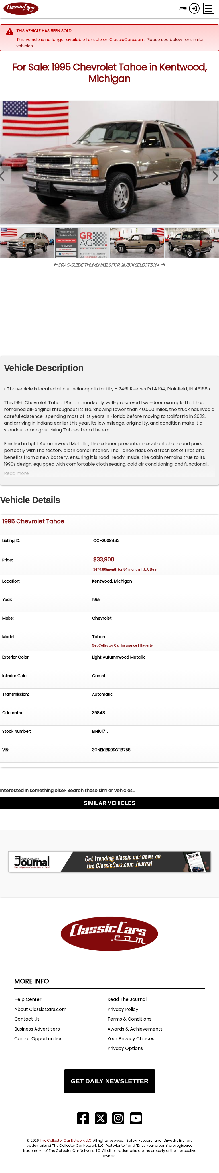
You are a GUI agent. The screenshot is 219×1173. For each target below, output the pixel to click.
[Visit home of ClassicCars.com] (109, 942)
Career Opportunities (38, 1038)
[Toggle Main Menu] (208, 8)
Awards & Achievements (135, 1029)
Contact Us (27, 1019)
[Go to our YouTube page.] (136, 1118)
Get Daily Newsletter (110, 1081)
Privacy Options (125, 1048)
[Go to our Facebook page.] (83, 1118)
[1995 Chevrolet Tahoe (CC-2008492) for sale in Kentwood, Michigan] (109, 162)
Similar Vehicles (109, 803)
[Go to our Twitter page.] (101, 1118)
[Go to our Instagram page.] (118, 1118)
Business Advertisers (37, 1029)
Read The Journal (127, 999)
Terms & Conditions (129, 1019)
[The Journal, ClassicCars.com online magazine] (109, 861)
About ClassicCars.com (40, 1009)
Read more (16, 473)
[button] (213, 175)
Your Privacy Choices (131, 1038)
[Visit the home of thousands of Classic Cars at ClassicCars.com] (24, 8)
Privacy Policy (123, 1009)
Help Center (28, 999)
